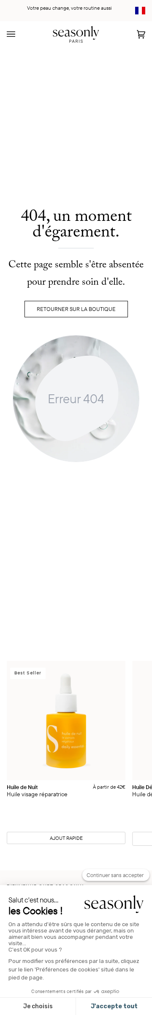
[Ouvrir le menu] (19, 34)
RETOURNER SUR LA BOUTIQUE (76, 308)
